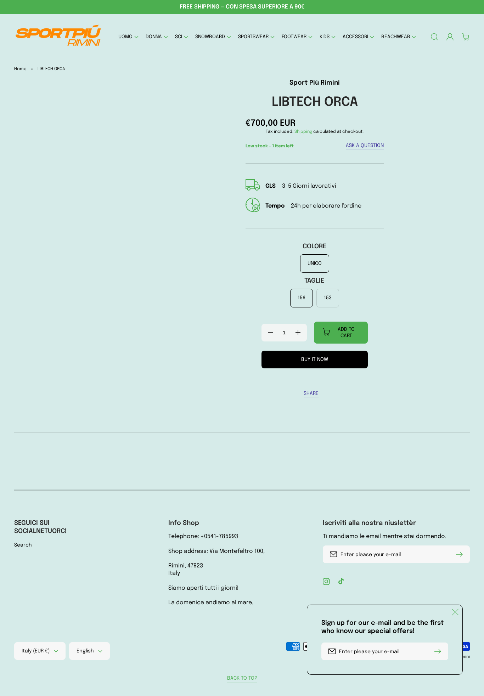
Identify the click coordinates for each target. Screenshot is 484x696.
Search (23, 545)
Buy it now (314, 359)
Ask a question (365, 145)
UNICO (315, 263)
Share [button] (311, 393)
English (85, 651)
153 (328, 297)
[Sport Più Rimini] (59, 36)
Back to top (242, 678)
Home (20, 69)
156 (301, 297)
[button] (128, 37)
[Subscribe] (461, 554)
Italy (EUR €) (36, 651)
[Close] (455, 612)
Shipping (303, 132)
